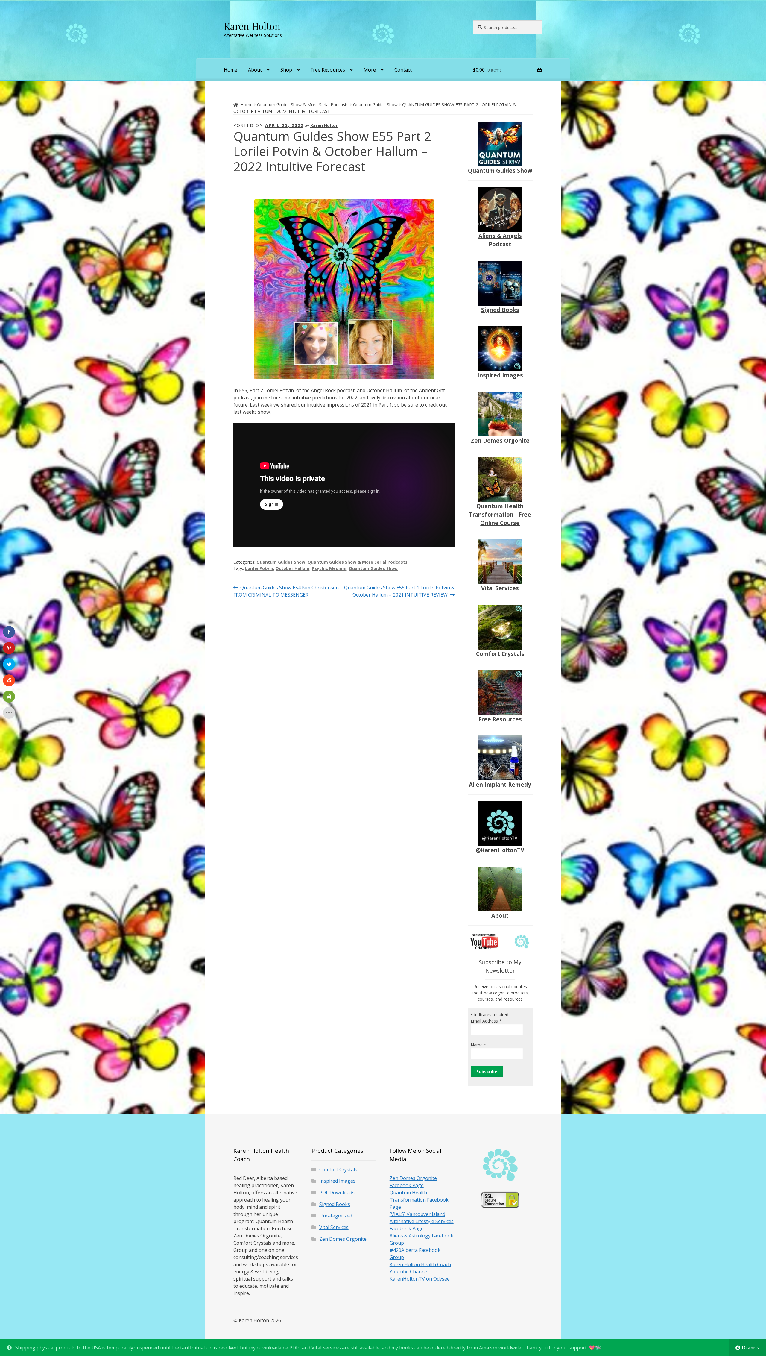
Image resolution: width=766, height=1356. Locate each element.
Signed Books (500, 309)
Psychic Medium (329, 568)
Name (478, 1045)
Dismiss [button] (750, 1347)
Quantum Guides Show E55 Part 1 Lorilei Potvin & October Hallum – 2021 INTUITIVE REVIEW (399, 591)
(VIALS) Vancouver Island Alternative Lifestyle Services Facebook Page (422, 1221)
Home (230, 69)
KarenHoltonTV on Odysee (420, 1278)
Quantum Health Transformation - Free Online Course (500, 514)
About (255, 69)
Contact (403, 69)
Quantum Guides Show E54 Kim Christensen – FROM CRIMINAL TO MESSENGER (288, 591)
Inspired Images (500, 375)
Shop (286, 69)
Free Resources (328, 69)
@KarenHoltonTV (500, 850)
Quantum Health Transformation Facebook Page (419, 1199)
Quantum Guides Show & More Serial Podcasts (303, 104)
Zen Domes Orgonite (500, 440)
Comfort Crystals (500, 653)
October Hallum (292, 568)
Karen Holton (252, 25)
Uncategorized (335, 1215)
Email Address (486, 1021)
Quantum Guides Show (375, 104)
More (370, 69)
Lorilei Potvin (259, 568)
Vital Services (500, 588)
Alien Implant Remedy (500, 784)
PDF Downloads (337, 1192)
